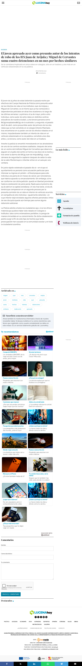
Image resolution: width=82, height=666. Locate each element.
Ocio (30, 621)
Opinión (54, 621)
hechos (14, 304)
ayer (32, 300)
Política (6, 621)
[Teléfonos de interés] (68, 222)
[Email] (75, 664)
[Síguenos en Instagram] (41, 617)
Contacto (61, 628)
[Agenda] (68, 201)
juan (14, 295)
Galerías (47, 624)
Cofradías (37, 621)
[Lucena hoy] (41, 614)
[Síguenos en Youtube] (44, 617)
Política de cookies (50, 628)
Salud (70, 621)
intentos (24, 304)
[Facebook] (7, 664)
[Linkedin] (34, 664)
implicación (17, 309)
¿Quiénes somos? (23, 628)
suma (5, 304)
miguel (5, 295)
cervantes (32, 295)
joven (5, 300)
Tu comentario (5, 562)
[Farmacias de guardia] (68, 215)
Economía (23, 621)
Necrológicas (37, 624)
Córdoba (62, 621)
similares (6, 309)
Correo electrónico (6, 553)
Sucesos (4, 49)
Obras (76, 621)
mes (22, 295)
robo (24, 300)
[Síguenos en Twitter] (38, 617)
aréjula (43, 295)
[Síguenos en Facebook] (36, 617)
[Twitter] (20, 664)
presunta (42, 300)
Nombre (3, 545)
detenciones (36, 304)
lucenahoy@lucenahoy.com (49, 649)
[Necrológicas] (68, 208)
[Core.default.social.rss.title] (46, 617)
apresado (29, 309)
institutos (15, 300)
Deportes (46, 621)
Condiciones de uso (36, 628)
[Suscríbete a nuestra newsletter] (27, 320)
